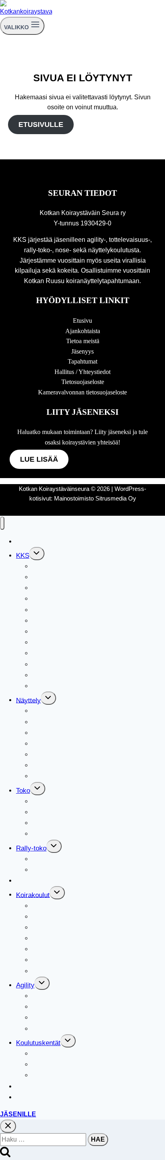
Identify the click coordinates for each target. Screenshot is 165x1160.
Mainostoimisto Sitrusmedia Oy (95, 498)
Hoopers (44, 1017)
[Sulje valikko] (2, 523)
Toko (23, 790)
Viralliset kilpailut (57, 859)
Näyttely (28, 700)
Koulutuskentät (38, 1043)
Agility (25, 985)
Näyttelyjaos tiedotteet (65, 765)
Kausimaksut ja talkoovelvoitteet (80, 664)
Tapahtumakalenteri (45, 541)
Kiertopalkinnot (54, 642)
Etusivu (82, 320)
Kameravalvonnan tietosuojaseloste (82, 392)
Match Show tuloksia (63, 722)
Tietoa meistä (82, 341)
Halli (38, 1053)
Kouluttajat (48, 960)
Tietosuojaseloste (82, 381)
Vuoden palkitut (55, 653)
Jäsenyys (82, 351)
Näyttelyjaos (50, 711)
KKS (22, 555)
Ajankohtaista (82, 331)
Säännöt (44, 631)
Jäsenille (18, 1114)
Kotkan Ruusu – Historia (68, 754)
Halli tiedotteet (53, 1075)
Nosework (31, 1086)
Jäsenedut (47, 599)
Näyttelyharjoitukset (62, 744)
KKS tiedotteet (53, 675)
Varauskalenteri (39, 1097)
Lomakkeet (48, 621)
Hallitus (43, 566)
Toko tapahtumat (56, 823)
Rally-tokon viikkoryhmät (69, 870)
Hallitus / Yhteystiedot (82, 371)
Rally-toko (31, 848)
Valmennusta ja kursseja (68, 812)
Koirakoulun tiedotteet (64, 971)
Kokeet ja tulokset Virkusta (72, 834)
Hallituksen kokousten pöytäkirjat (81, 577)
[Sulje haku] (8, 1126)
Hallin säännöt (53, 1064)
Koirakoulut (33, 895)
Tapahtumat (82, 361)
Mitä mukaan (51, 938)
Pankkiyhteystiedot (60, 610)
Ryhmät (43, 927)
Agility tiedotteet (56, 1029)
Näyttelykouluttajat (60, 733)
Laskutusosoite (54, 686)
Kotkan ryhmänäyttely (64, 776)
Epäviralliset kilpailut (63, 1007)
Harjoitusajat (51, 917)
